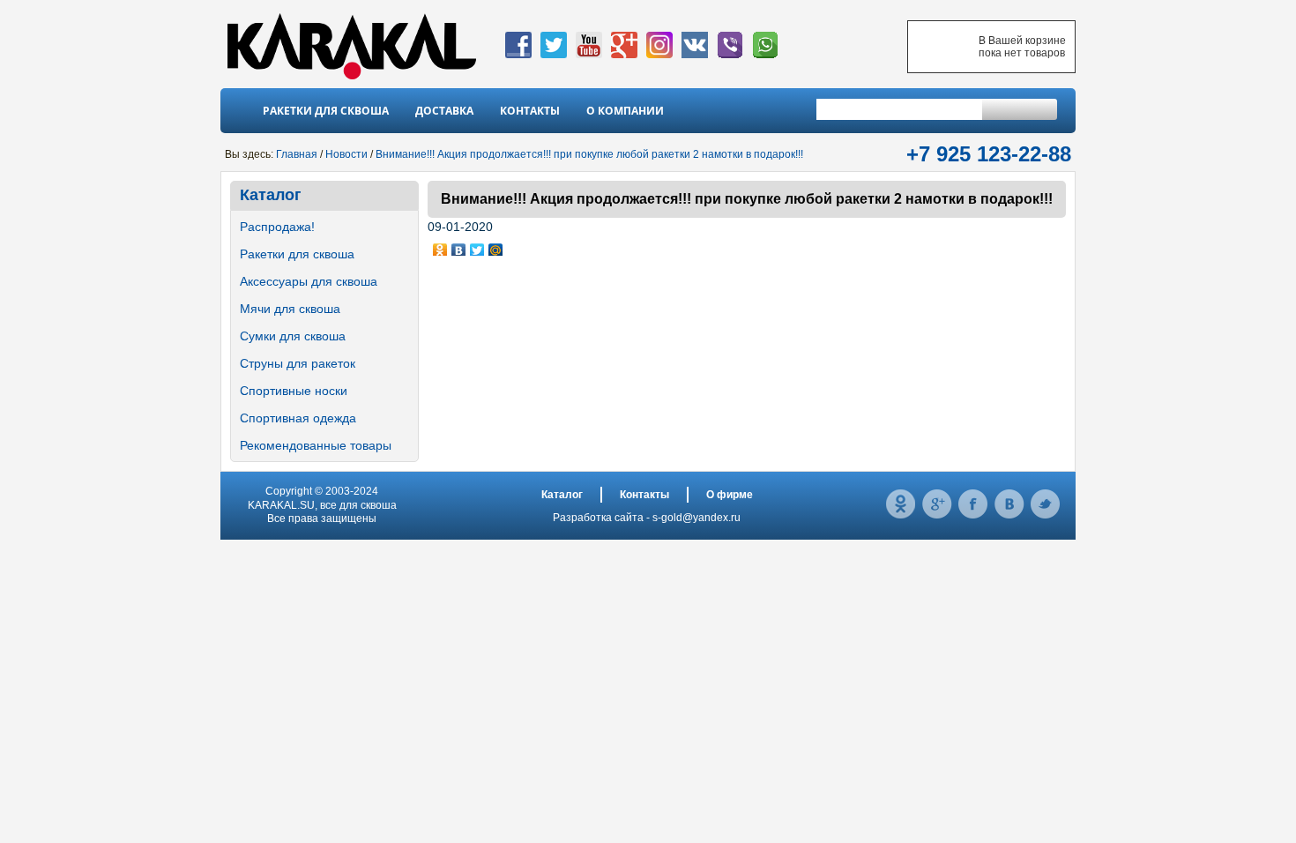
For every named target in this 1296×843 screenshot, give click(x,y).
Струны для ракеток (297, 363)
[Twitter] (477, 246)
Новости (346, 154)
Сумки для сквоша (293, 336)
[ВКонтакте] (459, 246)
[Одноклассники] (440, 246)
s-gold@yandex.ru (696, 517)
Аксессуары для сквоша (308, 281)
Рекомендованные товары (315, 445)
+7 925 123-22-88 (988, 154)
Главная (296, 154)
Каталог (271, 195)
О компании (625, 110)
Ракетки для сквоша (326, 110)
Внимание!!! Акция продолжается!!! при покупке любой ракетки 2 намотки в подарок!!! (589, 154)
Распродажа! (277, 227)
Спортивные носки (293, 391)
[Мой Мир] (496, 246)
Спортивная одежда (298, 418)
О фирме (729, 495)
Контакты (530, 110)
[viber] (730, 54)
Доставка (444, 110)
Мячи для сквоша (290, 309)
